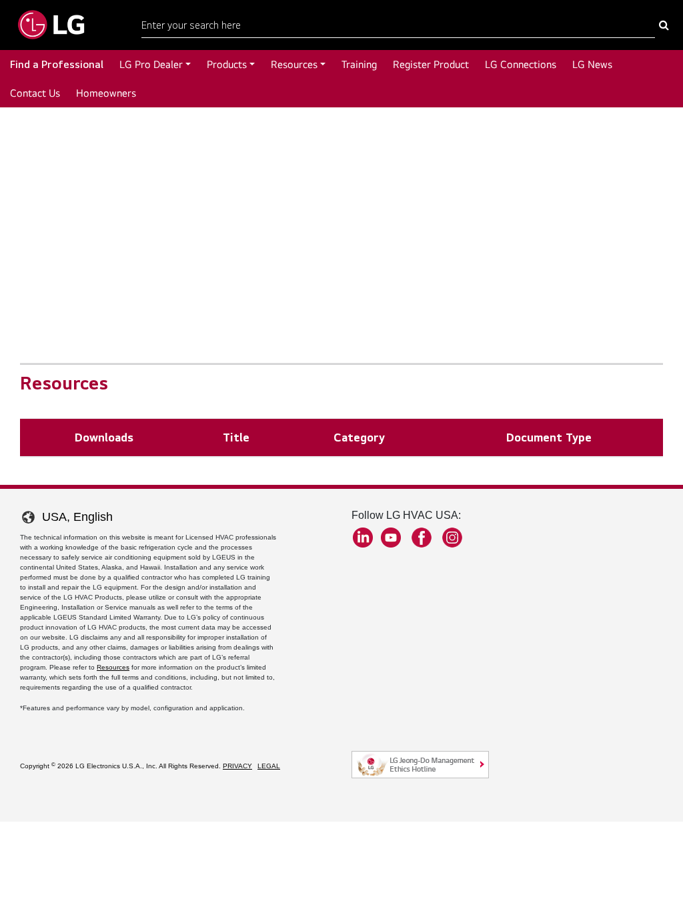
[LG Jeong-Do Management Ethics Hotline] (420, 764)
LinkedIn (363, 538)
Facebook (422, 538)
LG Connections (520, 64)
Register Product (431, 64)
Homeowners (106, 93)
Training (359, 64)
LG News (592, 64)
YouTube (391, 538)
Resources (294, 64)
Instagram (452, 538)
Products (227, 64)
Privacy (237, 766)
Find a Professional (56, 64)
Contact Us (35, 93)
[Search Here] (663, 25)
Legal (268, 766)
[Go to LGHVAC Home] (51, 25)
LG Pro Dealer (151, 64)
